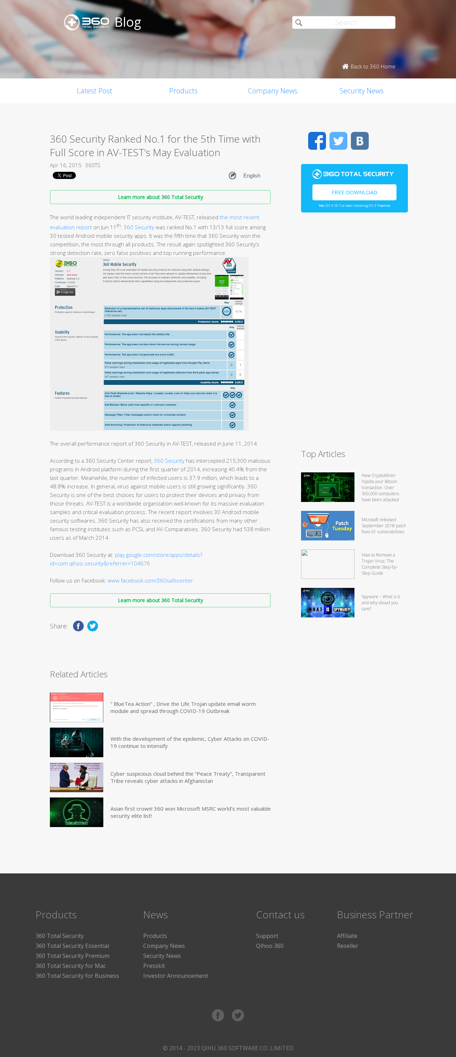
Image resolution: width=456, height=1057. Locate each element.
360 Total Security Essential (72, 946)
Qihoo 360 (270, 946)
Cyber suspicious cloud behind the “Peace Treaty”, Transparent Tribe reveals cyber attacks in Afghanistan (187, 777)
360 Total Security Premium (72, 956)
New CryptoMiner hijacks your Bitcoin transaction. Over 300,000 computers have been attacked (380, 487)
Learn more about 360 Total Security (160, 197)
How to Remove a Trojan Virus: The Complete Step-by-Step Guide (380, 564)
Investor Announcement (175, 976)
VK (360, 141)
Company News (272, 91)
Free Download (354, 192)
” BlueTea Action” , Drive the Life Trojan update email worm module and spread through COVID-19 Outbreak (183, 707)
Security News (362, 91)
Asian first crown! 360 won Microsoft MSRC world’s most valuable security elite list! (190, 812)
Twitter (338, 141)
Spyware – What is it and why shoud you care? (381, 603)
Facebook (317, 141)
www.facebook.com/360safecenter (150, 580)
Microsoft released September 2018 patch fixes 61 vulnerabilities (384, 526)
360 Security (139, 227)
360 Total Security (60, 936)
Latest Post (94, 91)
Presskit (154, 966)
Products (183, 91)
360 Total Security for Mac (71, 966)
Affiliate (347, 936)
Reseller (347, 946)
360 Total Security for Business (77, 976)
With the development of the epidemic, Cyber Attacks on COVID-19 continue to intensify (189, 742)
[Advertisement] (354, 334)
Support (267, 936)
